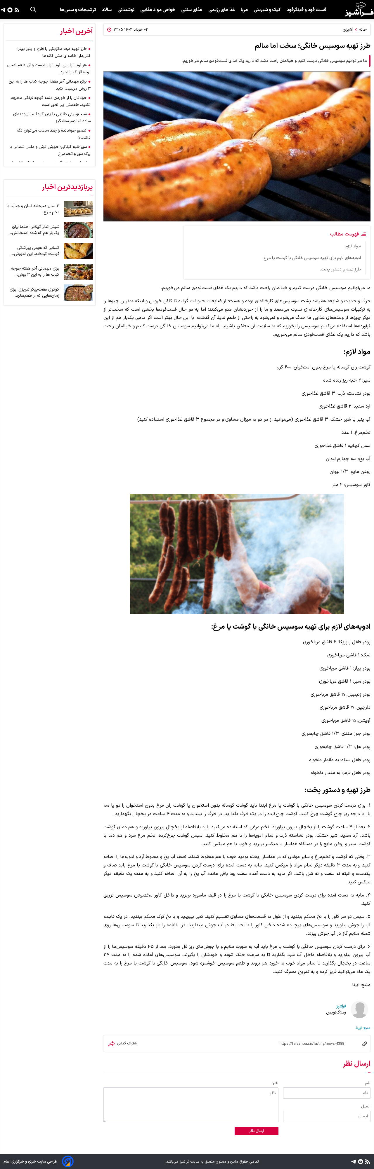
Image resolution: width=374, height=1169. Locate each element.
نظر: (275, 1083)
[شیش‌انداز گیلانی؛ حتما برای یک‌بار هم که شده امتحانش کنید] (78, 230)
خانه (363, 30)
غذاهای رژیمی (221, 9)
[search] (33, 10)
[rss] (16, 9)
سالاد (107, 9)
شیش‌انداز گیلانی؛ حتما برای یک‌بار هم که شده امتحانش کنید (35, 230)
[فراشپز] (359, 10)
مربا (244, 9)
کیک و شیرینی (267, 9)
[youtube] (9, 9)
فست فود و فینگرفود (306, 9)
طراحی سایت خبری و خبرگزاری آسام (30, 1161)
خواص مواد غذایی (157, 9)
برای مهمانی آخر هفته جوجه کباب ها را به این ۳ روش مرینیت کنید (35, 271)
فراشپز (341, 1006)
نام (367, 1083)
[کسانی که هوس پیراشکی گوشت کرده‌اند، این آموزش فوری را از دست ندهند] (78, 251)
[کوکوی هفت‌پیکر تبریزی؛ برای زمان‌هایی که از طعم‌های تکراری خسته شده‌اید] (78, 292)
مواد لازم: (352, 246)
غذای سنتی (191, 9)
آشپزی (348, 30)
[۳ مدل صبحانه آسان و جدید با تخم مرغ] (78, 209)
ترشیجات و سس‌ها (78, 9)
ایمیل (365, 1106)
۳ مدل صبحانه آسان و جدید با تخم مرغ (33, 209)
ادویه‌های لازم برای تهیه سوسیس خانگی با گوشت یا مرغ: (312, 258)
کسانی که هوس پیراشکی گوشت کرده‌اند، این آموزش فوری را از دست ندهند (36, 251)
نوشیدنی (125, 9)
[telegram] (3, 9)
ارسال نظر (256, 1131)
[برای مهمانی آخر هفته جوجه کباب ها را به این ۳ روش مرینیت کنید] (78, 272)
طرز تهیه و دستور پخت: (340, 269)
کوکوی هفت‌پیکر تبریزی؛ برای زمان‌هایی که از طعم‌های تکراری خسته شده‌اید (34, 292)
